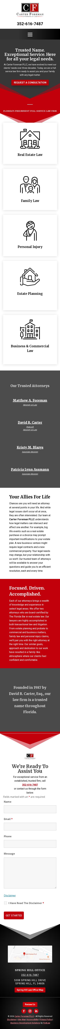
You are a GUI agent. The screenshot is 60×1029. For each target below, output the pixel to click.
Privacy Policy (46, 1019)
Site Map (22, 1019)
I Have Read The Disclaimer (26, 903)
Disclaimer (10, 895)
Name (7, 801)
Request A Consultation (30, 82)
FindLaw (46, 1023)
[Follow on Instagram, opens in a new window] (30, 1011)
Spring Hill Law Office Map (30, 990)
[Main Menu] (30, 34)
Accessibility (32, 1019)
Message (9, 853)
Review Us (30, 1004)
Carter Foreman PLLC (24, 1016)
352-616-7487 (30, 23)
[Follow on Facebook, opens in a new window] (23, 1011)
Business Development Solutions (25, 1023)
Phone (8, 836)
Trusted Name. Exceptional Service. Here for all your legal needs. (30, 54)
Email (8, 819)
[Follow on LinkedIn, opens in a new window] (36, 1011)
